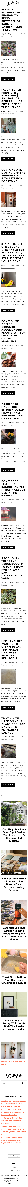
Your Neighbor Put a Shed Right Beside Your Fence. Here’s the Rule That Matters (14, 835)
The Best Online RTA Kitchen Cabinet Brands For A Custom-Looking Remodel (14, 884)
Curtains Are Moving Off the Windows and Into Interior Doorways (13, 175)
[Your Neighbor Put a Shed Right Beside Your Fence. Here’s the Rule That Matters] (14, 813)
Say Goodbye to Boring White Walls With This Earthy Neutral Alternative (14, 1025)
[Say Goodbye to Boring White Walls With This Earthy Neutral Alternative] (14, 1004)
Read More (8, 79)
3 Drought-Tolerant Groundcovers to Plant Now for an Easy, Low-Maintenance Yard (13, 568)
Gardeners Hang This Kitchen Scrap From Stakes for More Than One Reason (12, 411)
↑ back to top (14, 1156)
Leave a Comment (8, 36)
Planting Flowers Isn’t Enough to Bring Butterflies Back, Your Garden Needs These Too (12, 19)
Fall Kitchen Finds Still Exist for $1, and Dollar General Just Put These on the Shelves (11, 98)
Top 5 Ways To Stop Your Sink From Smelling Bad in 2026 (14, 980)
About (14, 1167)
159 (19, 794)
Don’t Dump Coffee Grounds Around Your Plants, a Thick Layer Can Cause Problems (13, 331)
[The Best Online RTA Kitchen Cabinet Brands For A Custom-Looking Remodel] (14, 862)
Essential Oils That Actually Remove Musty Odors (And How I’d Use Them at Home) (14, 933)
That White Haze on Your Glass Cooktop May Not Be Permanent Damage (13, 725)
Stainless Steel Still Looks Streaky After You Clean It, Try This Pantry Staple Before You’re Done (13, 252)
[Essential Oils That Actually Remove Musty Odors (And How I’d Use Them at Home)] (14, 912)
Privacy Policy (14, 1170)
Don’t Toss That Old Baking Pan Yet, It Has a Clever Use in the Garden (13, 488)
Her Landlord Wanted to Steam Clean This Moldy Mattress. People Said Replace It (12, 650)
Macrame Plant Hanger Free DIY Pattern (13, 1063)
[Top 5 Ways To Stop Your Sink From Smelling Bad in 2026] (14, 961)
